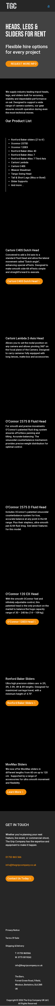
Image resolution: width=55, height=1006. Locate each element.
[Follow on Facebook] (19, 909)
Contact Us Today (18, 878)
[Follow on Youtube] (28, 909)
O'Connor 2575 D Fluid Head (26, 507)
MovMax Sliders (16, 764)
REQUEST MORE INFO (24, 63)
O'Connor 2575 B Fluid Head (26, 421)
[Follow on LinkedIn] (38, 909)
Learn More (14, 791)
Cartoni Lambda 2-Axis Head (25, 338)
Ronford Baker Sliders (20, 679)
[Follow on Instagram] (10, 909)
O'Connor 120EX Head (20, 621)
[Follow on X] (10, 919)
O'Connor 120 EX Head (22, 594)
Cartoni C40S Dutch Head (22, 250)
